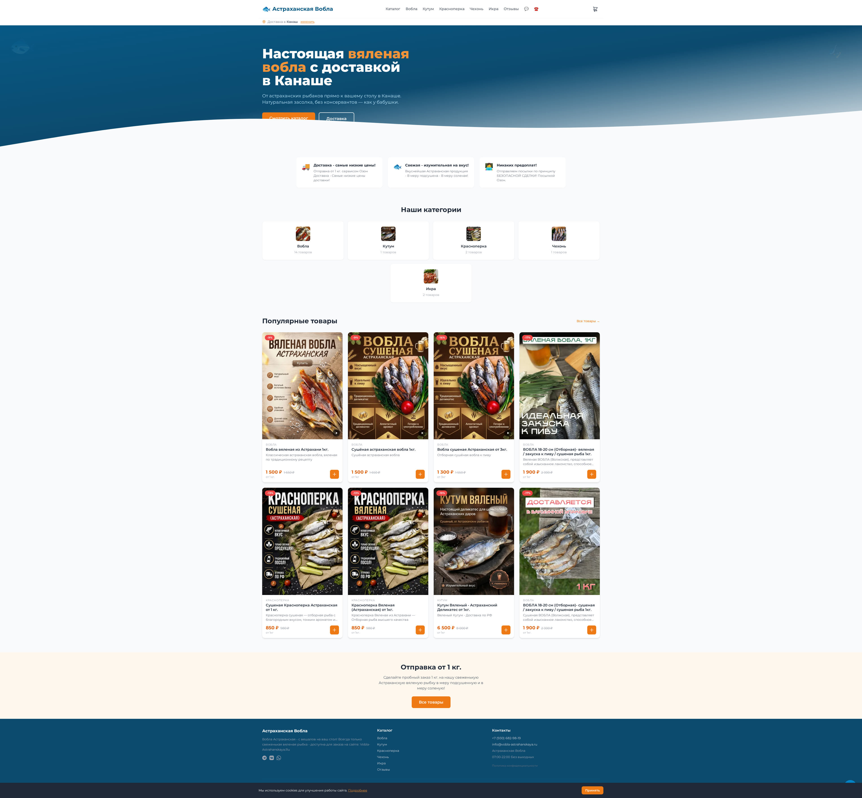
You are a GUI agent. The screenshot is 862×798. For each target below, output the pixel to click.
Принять (592, 790)
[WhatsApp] (279, 758)
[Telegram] (264, 758)
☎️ (536, 9)
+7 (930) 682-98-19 (506, 738)
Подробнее (357, 790)
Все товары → (588, 321)
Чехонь (476, 9)
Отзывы (511, 9)
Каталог (393, 9)
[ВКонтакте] (271, 758)
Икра (493, 9)
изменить (307, 21)
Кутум (428, 9)
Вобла (411, 9)
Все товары (431, 702)
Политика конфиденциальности (515, 765)
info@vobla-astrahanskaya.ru (514, 744)
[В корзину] (334, 474)
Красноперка (451, 9)
